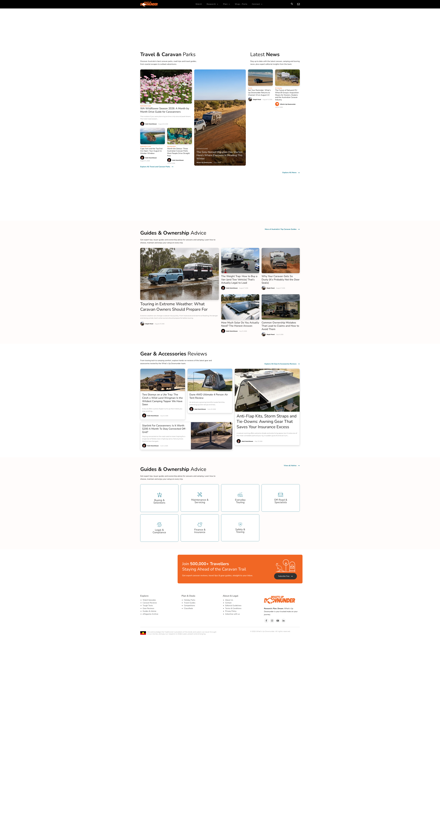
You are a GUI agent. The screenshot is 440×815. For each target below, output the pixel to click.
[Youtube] (277, 620)
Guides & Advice (149, 611)
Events (250, 88)
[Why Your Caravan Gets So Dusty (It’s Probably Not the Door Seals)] (281, 260)
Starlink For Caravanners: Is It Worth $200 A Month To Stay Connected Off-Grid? (164, 429)
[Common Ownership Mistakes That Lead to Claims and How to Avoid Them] (281, 307)
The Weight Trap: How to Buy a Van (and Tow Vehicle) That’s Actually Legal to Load (239, 280)
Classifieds (188, 608)
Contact (228, 603)
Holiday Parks (189, 600)
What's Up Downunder (288, 104)
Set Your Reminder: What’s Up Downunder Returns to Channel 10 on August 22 (259, 92)
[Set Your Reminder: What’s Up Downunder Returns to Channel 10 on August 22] (260, 77)
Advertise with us (232, 614)
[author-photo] (142, 124)
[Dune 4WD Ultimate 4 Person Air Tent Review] (210, 380)
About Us (229, 600)
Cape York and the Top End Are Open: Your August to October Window (151, 151)
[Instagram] (272, 620)
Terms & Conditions (233, 608)
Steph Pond (257, 99)
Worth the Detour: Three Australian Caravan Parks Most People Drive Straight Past (178, 152)
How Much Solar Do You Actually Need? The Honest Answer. (240, 324)
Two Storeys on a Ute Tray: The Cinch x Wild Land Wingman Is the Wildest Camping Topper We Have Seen (162, 399)
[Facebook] (266, 620)
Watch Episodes (149, 600)
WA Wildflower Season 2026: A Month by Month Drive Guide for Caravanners (164, 110)
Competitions (189, 605)
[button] (291, 4)
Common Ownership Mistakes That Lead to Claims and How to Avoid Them (280, 326)
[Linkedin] (283, 620)
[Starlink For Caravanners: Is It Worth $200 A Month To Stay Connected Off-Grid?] (211, 435)
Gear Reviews (148, 608)
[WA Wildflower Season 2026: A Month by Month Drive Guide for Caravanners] (166, 86)
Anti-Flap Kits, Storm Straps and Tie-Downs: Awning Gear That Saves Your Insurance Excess (267, 421)
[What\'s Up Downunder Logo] (154, 4)
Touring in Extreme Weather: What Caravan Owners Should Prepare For (174, 306)
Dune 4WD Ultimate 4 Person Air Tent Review (208, 396)
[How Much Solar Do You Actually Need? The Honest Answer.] (240, 307)
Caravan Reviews (150, 603)
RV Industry (278, 88)
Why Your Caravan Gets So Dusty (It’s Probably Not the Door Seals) (281, 280)
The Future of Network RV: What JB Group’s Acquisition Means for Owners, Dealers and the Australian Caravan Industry (287, 95)
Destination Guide (145, 106)
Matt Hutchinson (151, 124)
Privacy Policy (230, 611)
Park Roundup (171, 146)
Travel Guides (189, 603)
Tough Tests (148, 605)
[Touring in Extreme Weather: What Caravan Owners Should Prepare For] (179, 274)
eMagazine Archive (150, 614)
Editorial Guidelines (233, 605)
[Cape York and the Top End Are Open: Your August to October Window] (152, 136)
